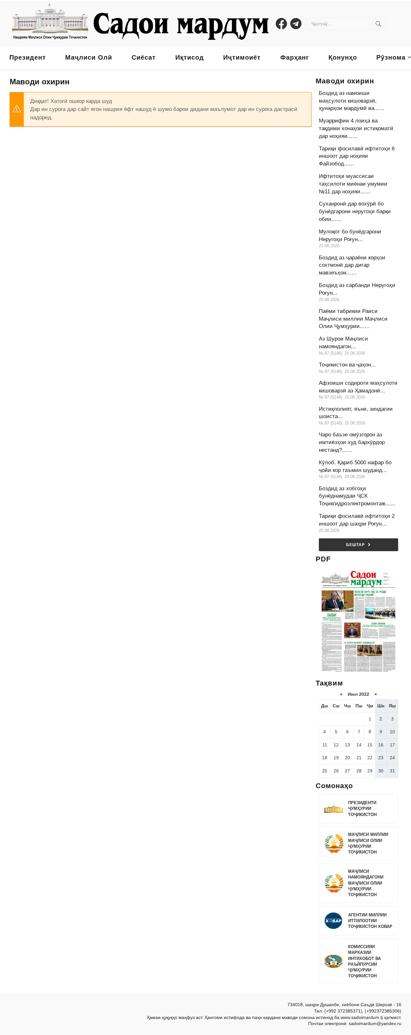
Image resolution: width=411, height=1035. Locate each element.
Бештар (355, 545)
